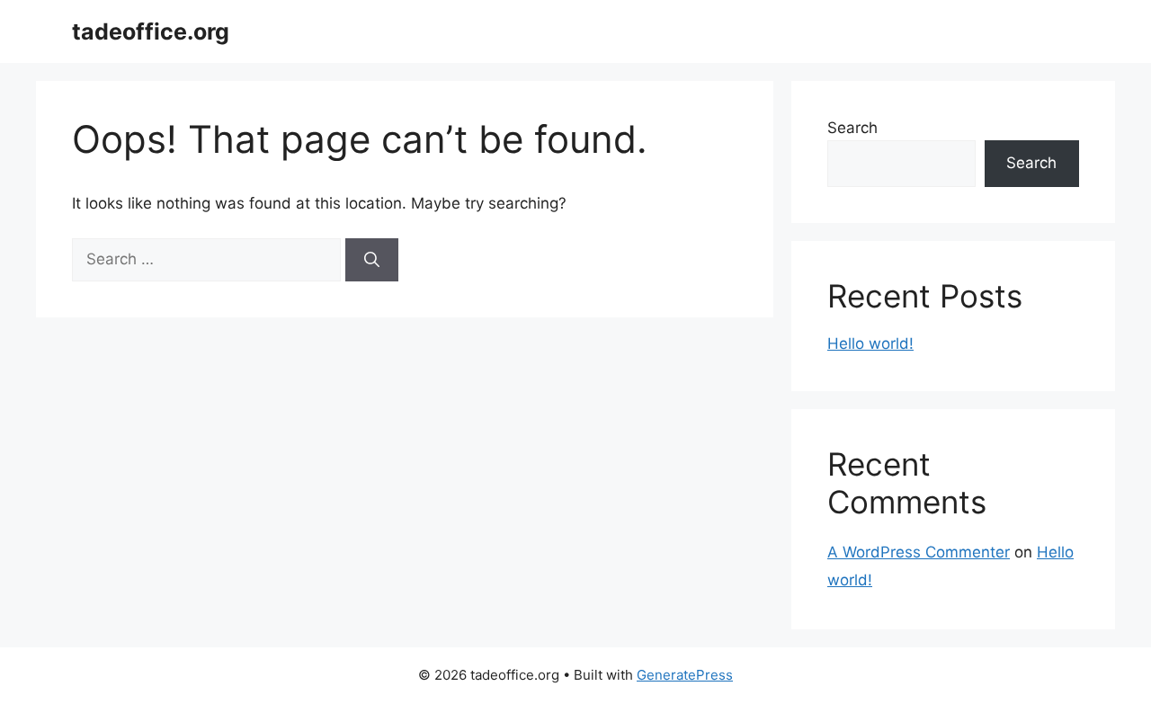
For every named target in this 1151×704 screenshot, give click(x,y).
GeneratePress (685, 674)
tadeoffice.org (150, 31)
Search (852, 128)
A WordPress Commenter (918, 552)
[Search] (371, 259)
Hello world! (870, 343)
